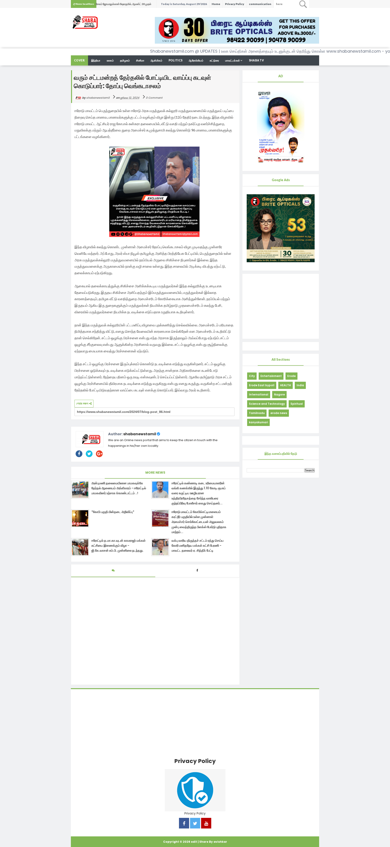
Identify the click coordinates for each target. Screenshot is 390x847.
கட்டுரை (214, 60)
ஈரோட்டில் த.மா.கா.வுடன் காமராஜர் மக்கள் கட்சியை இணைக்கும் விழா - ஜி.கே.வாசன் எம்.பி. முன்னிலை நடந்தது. (118, 545)
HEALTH (285, 385)
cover (79, 60)
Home (216, 4)
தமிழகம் (125, 60)
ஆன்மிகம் (156, 60)
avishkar (220, 842)
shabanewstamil (139, 434)
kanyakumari (258, 422)
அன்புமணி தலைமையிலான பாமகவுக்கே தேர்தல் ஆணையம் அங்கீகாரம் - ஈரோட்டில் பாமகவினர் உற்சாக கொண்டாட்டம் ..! (118, 488)
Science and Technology (267, 404)
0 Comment (154, 98)
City (252, 376)
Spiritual (296, 404)
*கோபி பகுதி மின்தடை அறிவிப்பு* (112, 512)
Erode (291, 376)
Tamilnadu (257, 413)
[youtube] (206, 824)
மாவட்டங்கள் (232, 60)
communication (260, 4)
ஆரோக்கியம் (196, 60)
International (258, 394)
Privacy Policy (234, 4)
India (300, 385)
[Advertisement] (281, 306)
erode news (278, 413)
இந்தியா (95, 60)
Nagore (279, 394)
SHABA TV (256, 60)
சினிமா (140, 60)
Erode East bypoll (261, 385)
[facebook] (184, 824)
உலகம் (110, 60)
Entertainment (271, 376)
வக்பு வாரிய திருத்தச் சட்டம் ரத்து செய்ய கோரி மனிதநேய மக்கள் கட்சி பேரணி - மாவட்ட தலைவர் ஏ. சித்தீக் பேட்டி (198, 545)
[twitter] (195, 824)
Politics (175, 60)
